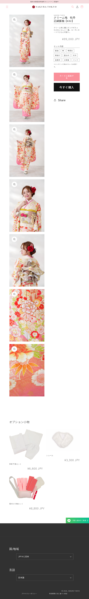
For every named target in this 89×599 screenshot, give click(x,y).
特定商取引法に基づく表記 (58, 593)
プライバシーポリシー (29, 593)
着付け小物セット (16, 504)
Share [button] (62, 100)
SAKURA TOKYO (74, 591)
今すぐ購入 (66, 87)
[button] (7, 7)
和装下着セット (15, 464)
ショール (49, 455)
